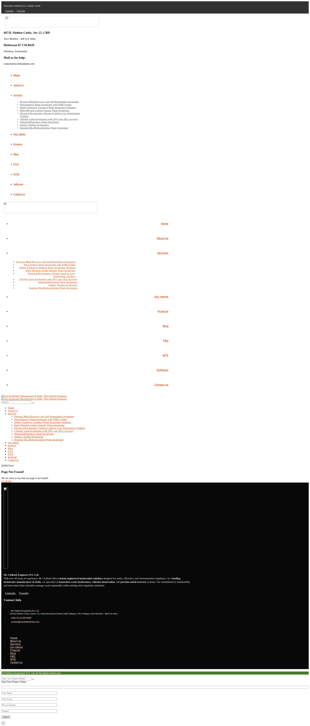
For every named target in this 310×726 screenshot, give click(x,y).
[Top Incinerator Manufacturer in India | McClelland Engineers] (34, 396)
